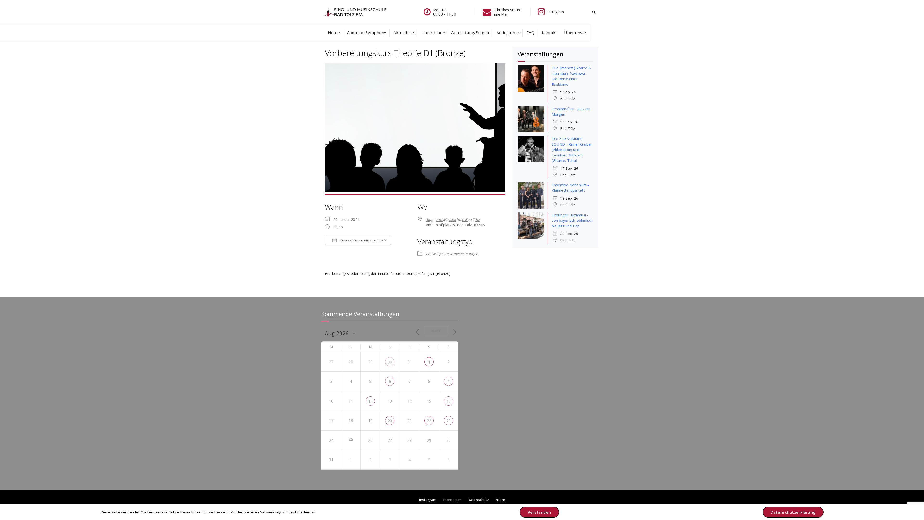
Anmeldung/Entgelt (470, 32)
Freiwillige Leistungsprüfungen (452, 253)
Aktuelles (402, 32)
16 (448, 401)
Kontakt (549, 32)
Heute (436, 331)
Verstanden (539, 512)
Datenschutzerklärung (793, 512)
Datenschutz (478, 499)
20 (390, 420)
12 (370, 401)
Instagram (427, 499)
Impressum (452, 499)
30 (390, 362)
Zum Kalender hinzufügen (361, 240)
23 (448, 420)
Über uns (573, 32)
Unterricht (431, 32)
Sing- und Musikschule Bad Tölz (453, 219)
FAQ (530, 32)
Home (334, 32)
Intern (500, 499)
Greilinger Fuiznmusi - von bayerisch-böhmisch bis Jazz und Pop (572, 220)
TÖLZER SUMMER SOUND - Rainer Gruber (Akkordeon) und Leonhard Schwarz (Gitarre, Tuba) (572, 149)
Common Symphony (366, 32)
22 (429, 420)
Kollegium (507, 32)
